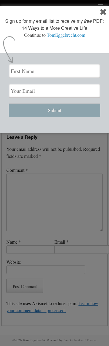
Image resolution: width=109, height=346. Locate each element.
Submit (54, 110)
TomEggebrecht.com (66, 35)
